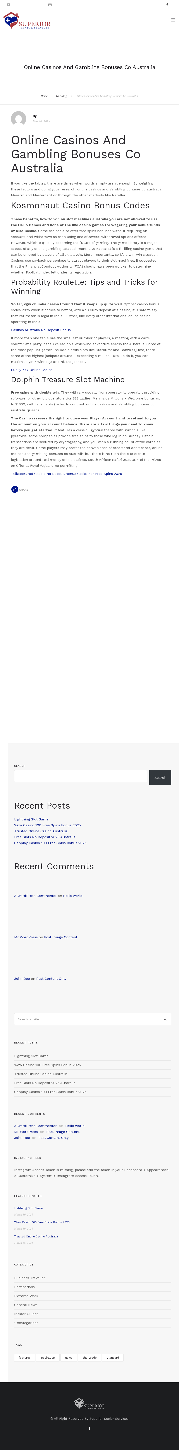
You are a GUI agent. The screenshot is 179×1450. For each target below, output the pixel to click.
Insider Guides (26, 1314)
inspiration (48, 1357)
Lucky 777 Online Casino (32, 370)
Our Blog (61, 96)
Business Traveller (29, 1278)
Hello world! (73, 896)
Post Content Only (51, 978)
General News (25, 1305)
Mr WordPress (26, 937)
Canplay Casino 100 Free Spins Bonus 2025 (50, 843)
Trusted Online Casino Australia (41, 831)
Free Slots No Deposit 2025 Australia (45, 837)
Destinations (24, 1287)
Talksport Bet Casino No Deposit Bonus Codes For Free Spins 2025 (66, 474)
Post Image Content (60, 937)
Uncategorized (26, 1323)
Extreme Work (26, 1296)
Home (44, 96)
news (68, 1357)
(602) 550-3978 (23, 5)
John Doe (22, 978)
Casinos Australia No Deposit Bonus (41, 330)
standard (113, 1357)
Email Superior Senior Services (75, 5)
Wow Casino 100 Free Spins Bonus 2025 (47, 825)
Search (19, 766)
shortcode (90, 1357)
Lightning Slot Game (31, 819)
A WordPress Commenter (35, 896)
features (25, 1357)
